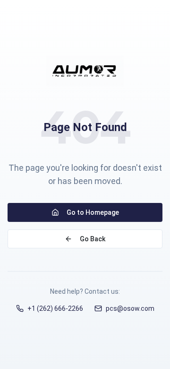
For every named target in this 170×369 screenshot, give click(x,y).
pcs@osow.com (130, 308)
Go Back (92, 239)
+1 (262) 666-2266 (55, 308)
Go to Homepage (93, 212)
